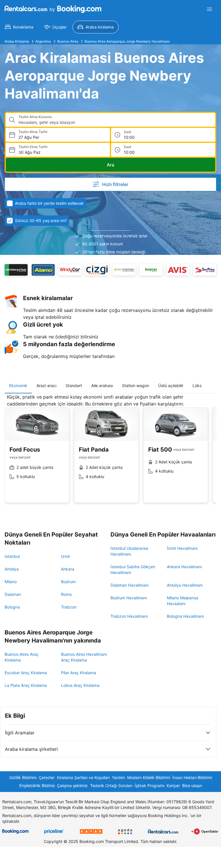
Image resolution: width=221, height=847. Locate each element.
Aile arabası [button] (102, 385)
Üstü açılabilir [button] (170, 385)
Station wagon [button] (135, 385)
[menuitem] (19, 27)
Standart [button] (74, 385)
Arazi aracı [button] (46, 385)
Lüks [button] (197, 385)
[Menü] (209, 9)
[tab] (18, 385)
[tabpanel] (110, 452)
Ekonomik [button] (18, 385)
